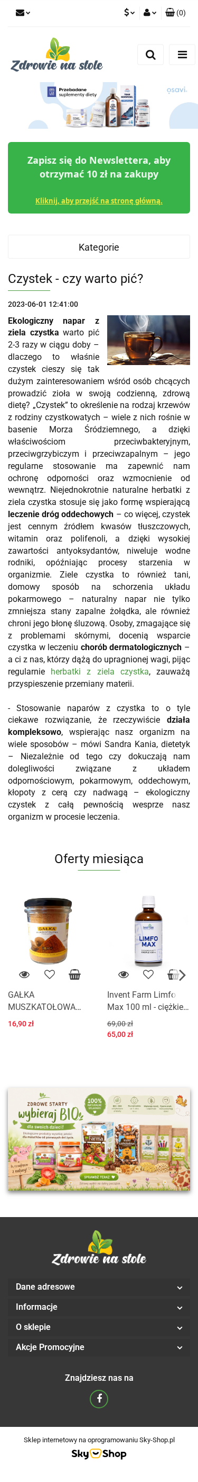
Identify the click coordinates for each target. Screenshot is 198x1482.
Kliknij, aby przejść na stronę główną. (99, 201)
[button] (175, 13)
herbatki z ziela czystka (100, 672)
